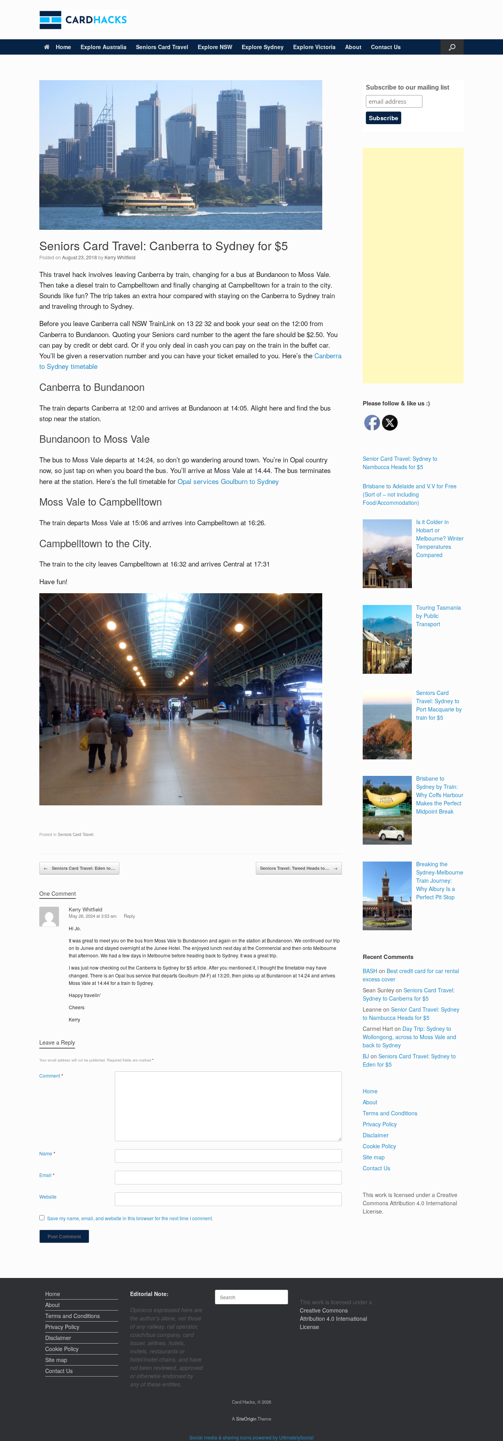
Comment (51, 1075)
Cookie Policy (379, 1146)
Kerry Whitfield (120, 257)
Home (63, 47)
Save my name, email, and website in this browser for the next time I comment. (130, 1218)
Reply (129, 916)
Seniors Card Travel (162, 47)
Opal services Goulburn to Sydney (228, 481)
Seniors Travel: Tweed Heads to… (299, 868)
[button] (452, 47)
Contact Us (386, 47)
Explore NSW (215, 47)
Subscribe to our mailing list (407, 87)
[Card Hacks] (83, 19)
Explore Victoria (314, 47)
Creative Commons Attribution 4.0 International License (333, 1318)
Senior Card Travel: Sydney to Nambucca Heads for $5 (411, 1013)
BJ (366, 1056)
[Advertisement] (413, 265)
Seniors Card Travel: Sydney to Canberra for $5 (409, 994)
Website (48, 1196)
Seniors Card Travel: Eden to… (79, 868)
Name (47, 1153)
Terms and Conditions (390, 1113)
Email (47, 1175)
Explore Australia (104, 47)
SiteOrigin (246, 1418)
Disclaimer (376, 1135)
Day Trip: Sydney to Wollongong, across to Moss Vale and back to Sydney (409, 1037)
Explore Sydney (263, 47)
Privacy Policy (380, 1124)
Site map (374, 1157)
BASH (370, 971)
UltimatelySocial (296, 1437)
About (353, 47)
